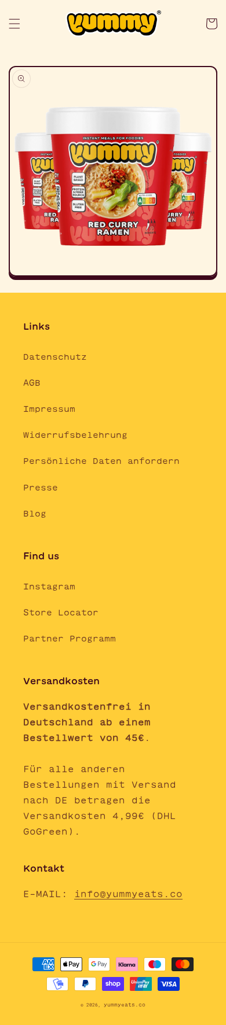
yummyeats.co (124, 1004)
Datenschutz (55, 357)
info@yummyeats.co (128, 894)
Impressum (49, 409)
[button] (14, 23)
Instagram (49, 586)
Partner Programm (69, 639)
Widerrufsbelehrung (75, 435)
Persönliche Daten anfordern (101, 461)
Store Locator (61, 613)
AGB (32, 383)
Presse (40, 488)
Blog (34, 514)
